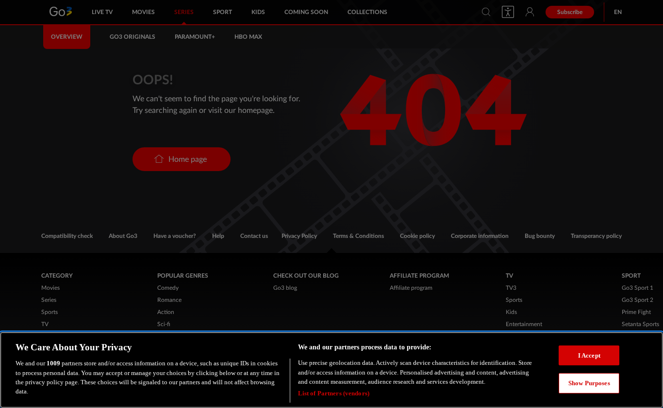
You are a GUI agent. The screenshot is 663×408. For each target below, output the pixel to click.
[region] (331, 370)
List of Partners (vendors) (333, 393)
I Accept (589, 355)
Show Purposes (589, 383)
